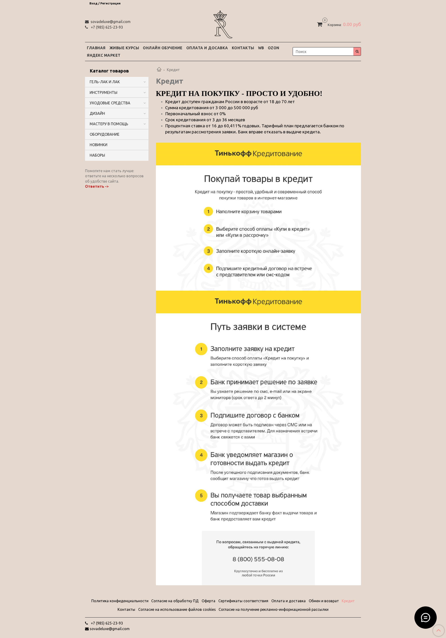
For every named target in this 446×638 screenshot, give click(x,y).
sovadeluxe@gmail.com (110, 22)
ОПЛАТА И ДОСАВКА (207, 48)
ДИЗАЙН (97, 113)
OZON (273, 48)
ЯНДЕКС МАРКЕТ (104, 55)
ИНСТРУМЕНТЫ (103, 92)
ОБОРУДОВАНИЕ (104, 134)
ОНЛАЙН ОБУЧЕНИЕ (163, 48)
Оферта (208, 601)
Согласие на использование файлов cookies (177, 609)
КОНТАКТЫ (243, 48)
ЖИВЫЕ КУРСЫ (124, 48)
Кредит (348, 601)
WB (261, 48)
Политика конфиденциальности (119, 601)
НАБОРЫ (97, 155)
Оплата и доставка (288, 601)
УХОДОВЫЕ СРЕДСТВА (110, 103)
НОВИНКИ (98, 145)
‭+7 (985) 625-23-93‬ (106, 27)
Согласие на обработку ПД (175, 601)
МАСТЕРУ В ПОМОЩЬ (109, 124)
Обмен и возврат (324, 601)
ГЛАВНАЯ (96, 48)
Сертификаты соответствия (243, 601)
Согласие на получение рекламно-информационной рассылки (273, 609)
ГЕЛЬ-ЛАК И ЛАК (105, 82)
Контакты (126, 609)
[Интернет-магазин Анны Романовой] (222, 23)
